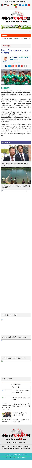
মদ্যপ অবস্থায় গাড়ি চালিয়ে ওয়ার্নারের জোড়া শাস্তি (15, 164)
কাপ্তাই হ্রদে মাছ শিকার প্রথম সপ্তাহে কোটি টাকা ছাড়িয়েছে (16, 187)
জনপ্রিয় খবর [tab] (16, 387)
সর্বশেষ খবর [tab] (17, 384)
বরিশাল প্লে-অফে (7, 379)
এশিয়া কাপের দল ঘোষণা (9, 315)
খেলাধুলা (7, 46)
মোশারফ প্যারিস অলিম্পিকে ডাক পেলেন (14, 337)
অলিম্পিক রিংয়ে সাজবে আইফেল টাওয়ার (14, 358)
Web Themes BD (21, 457)
